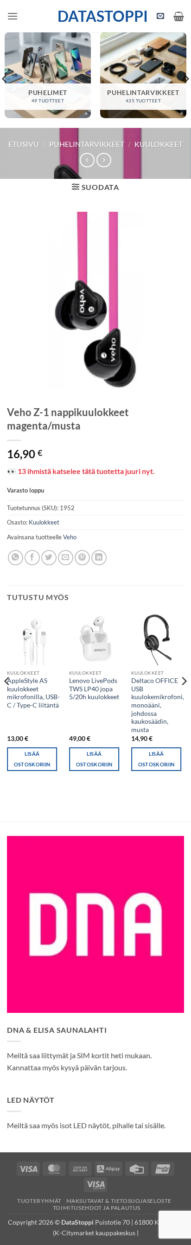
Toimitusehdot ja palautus (96, 1207)
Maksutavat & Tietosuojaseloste (119, 1200)
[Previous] (7, 699)
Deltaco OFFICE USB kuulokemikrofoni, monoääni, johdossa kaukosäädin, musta (157, 705)
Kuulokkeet (158, 143)
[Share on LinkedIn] (99, 557)
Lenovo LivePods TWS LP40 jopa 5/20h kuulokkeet (94, 689)
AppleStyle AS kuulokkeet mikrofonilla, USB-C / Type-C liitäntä (33, 693)
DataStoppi (95, 16)
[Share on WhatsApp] (15, 557)
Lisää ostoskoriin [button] (32, 759)
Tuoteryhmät (39, 1200)
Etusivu (23, 143)
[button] (12, 16)
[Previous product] (103, 160)
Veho (69, 537)
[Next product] (87, 160)
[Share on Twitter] (49, 557)
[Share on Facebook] (32, 557)
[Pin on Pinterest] (82, 557)
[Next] (183, 699)
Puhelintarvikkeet (86, 143)
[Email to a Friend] (65, 557)
